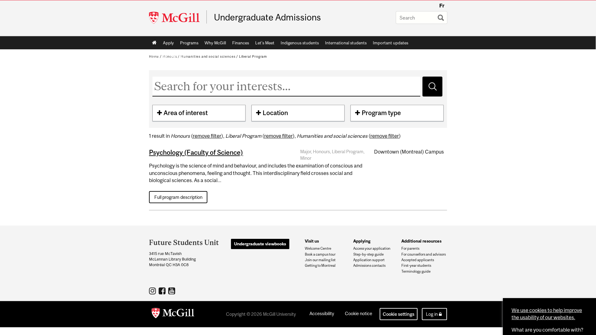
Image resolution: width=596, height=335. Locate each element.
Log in (432, 314)
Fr (442, 5)
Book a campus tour (320, 254)
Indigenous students (300, 42)
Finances (240, 42)
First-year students (416, 265)
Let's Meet (264, 42)
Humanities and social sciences (208, 56)
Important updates (390, 42)
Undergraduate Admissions (267, 17)
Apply (168, 42)
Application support (369, 260)
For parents (410, 248)
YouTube (172, 290)
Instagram (153, 290)
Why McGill (215, 42)
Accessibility (321, 313)
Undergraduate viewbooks (260, 243)
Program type (381, 112)
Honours (170, 56)
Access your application (372, 248)
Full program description (178, 197)
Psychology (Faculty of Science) (196, 152)
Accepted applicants (417, 260)
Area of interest (186, 112)
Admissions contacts (369, 265)
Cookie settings (398, 314)
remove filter (207, 136)
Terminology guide (416, 271)
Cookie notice (358, 313)
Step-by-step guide (368, 254)
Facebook (163, 290)
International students (346, 42)
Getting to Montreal (320, 265)
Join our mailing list (320, 260)
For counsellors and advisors (423, 254)
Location (275, 112)
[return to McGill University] (173, 314)
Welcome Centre (318, 248)
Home (154, 42)
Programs (189, 42)
